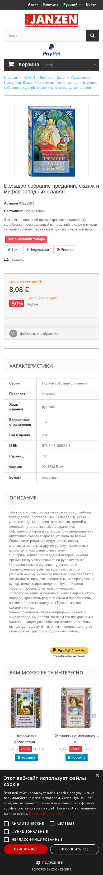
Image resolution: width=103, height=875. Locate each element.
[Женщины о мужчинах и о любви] (76, 707)
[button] (51, 862)
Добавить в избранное (38, 334)
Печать (18, 260)
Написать (51, 4)
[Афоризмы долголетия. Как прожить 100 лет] (26, 707)
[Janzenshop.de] (51, 20)
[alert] (51, 822)
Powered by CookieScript (51, 869)
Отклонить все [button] (74, 849)
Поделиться (39, 250)
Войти (91, 4)
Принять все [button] (25, 849)
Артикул (11, 203)
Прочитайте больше (45, 813)
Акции (33, 4)
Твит (15, 250)
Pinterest (67, 250)
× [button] (97, 775)
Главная (10, 78)
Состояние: (13, 211)
